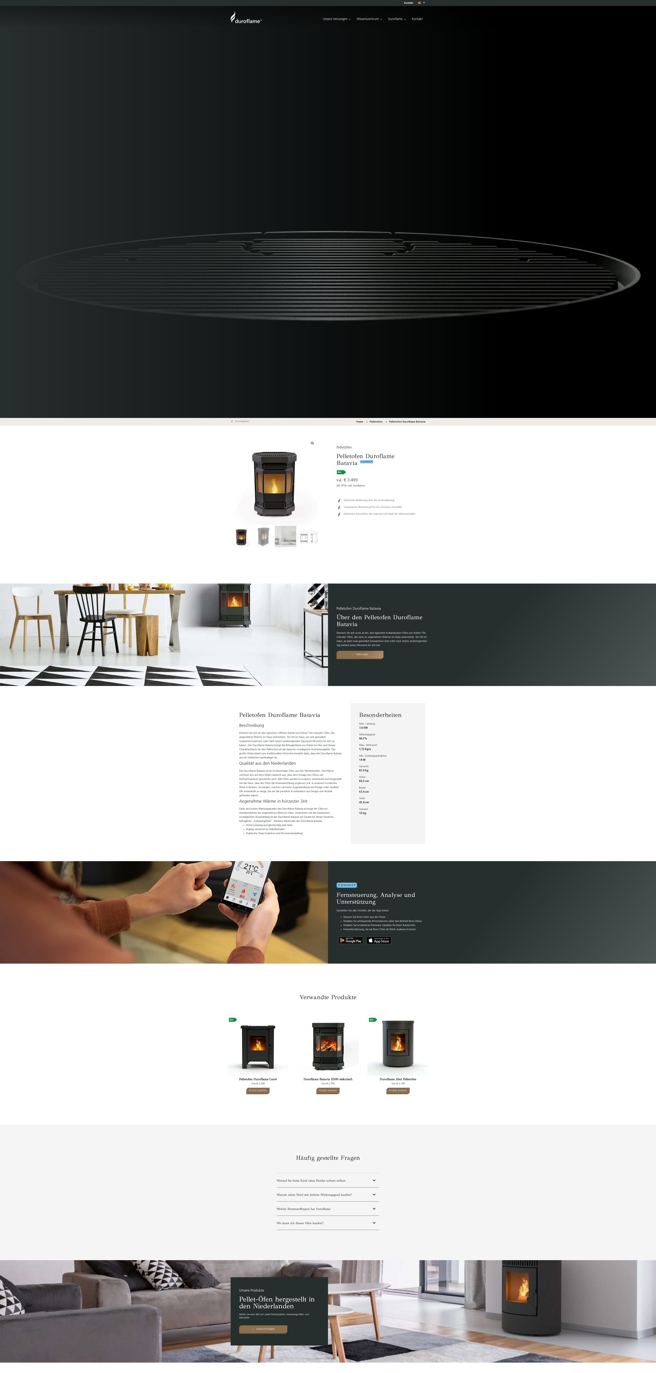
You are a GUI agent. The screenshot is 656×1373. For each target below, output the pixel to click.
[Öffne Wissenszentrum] (381, 19)
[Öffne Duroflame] (404, 19)
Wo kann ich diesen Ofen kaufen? (300, 1223)
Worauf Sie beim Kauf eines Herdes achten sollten (311, 1180)
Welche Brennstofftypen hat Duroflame (304, 1209)
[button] (312, 443)
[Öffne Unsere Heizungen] (349, 19)
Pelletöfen (344, 447)
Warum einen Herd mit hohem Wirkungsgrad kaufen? (314, 1195)
